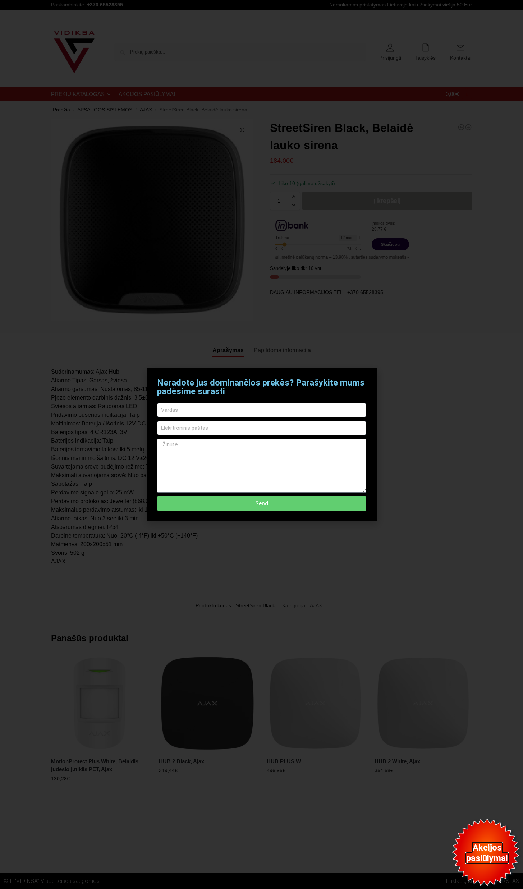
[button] (367, 378)
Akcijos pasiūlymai (487, 853)
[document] (261, 444)
